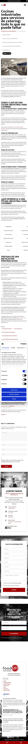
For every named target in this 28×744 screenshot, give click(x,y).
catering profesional (7, 329)
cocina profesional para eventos (9, 335)
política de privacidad (16, 583)
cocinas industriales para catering (10, 339)
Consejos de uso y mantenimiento (8, 31)
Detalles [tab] (13, 347)
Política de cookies (18, 741)
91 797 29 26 (10, 513)
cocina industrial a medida (8, 332)
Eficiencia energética (7, 42)
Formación (19, 42)
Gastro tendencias (6, 46)
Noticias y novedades (15, 46)
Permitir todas (14, 390)
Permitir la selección (14, 394)
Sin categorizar (5, 50)
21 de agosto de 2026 (6, 408)
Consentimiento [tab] (5, 347)
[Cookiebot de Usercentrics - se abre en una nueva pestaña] (20, 344)
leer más (3, 414)
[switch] (24, 375)
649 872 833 (10, 517)
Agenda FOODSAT (6, 35)
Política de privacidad (11, 741)
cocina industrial (18, 329)
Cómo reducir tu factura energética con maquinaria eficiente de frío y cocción (13, 403)
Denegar (14, 398)
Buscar (9, 53)
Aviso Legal (4, 741)
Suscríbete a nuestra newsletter (14, 1)
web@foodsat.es (11, 508)
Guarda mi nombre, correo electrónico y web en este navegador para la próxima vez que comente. (12, 460)
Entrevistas (14, 42)
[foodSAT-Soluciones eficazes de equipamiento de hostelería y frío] (3, 5)
